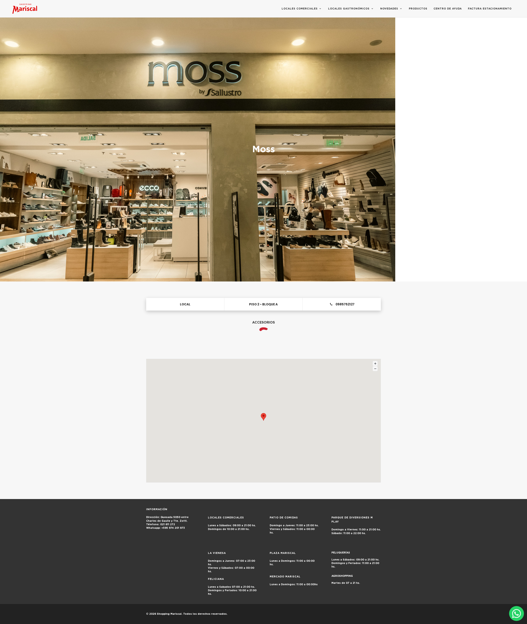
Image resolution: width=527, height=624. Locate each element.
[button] (263, 417)
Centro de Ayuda (448, 8)
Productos (418, 8)
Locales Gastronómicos (349, 8)
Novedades (389, 8)
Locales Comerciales (300, 8)
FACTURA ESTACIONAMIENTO (490, 8)
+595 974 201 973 (167, 528)
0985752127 (345, 304)
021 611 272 (160, 524)
